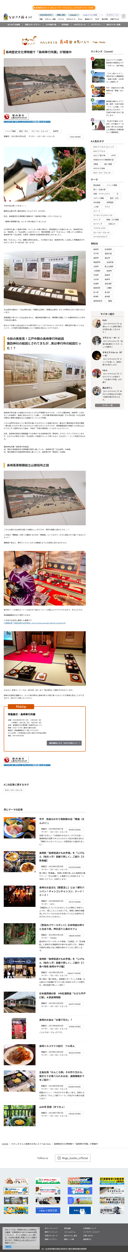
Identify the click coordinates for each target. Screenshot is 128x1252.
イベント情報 (10, 131)
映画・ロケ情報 (112, 220)
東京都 (107, 296)
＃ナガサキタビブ (100, 237)
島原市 (96, 258)
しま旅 (96, 207)
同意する (8, 1246)
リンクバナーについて (91, 1232)
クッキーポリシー (26, 1240)
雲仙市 (107, 258)
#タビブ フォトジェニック (103, 147)
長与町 (107, 292)
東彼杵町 (96, 288)
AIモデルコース (80, 24)
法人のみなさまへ (46, 15)
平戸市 (96, 254)
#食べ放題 (108, 164)
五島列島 (110, 262)
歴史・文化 (23, 131)
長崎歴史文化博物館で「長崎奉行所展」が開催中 (76, 1144)
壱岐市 (109, 271)
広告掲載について (89, 1228)
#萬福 (95, 164)
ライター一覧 (107, 405)
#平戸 (113, 155)
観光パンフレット (51, 1232)
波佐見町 (108, 284)
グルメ (107, 207)
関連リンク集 (69, 1239)
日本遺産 (96, 202)
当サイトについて (51, 1228)
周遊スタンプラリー (33, 24)
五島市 (96, 266)
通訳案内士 (87, 1239)
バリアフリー (96, 24)
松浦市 (96, 284)
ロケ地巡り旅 (51, 24)
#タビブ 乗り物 (99, 155)
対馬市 (96, 275)
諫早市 (107, 279)
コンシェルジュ (69, 1232)
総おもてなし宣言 (70, 1236)
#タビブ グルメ (99, 151)
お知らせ (111, 224)
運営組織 (67, 1228)
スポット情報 (98, 198)
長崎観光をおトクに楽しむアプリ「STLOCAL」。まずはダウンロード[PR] (64, 8)
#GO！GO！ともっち (13, 790)
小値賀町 (96, 271)
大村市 (96, 279)
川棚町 (109, 288)
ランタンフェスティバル (102, 215)
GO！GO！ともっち (40, 131)
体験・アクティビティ (101, 194)
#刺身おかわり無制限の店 (103, 160)
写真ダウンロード (51, 1236)
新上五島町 (109, 266)
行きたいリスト (114, 15)
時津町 (96, 296)
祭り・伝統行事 (99, 189)
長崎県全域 (97, 301)
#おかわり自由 (99, 168)
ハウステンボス (99, 228)
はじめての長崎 (14, 24)
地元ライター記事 (113, 24)
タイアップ (97, 224)
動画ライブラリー (51, 1239)
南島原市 (96, 262)
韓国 (110, 301)
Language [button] (73, 15)
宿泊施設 (96, 185)
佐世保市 (108, 249)
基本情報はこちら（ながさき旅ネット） (63, 743)
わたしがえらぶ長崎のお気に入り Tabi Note (31, 1144)
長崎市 (55, 131)
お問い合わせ (88, 1236)
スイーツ (96, 211)
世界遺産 (65, 24)
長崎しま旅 (61, 15)
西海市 (107, 275)
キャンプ (96, 220)
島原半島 (108, 254)
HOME (5, 1144)
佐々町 (96, 292)
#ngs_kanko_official (75, 1158)
